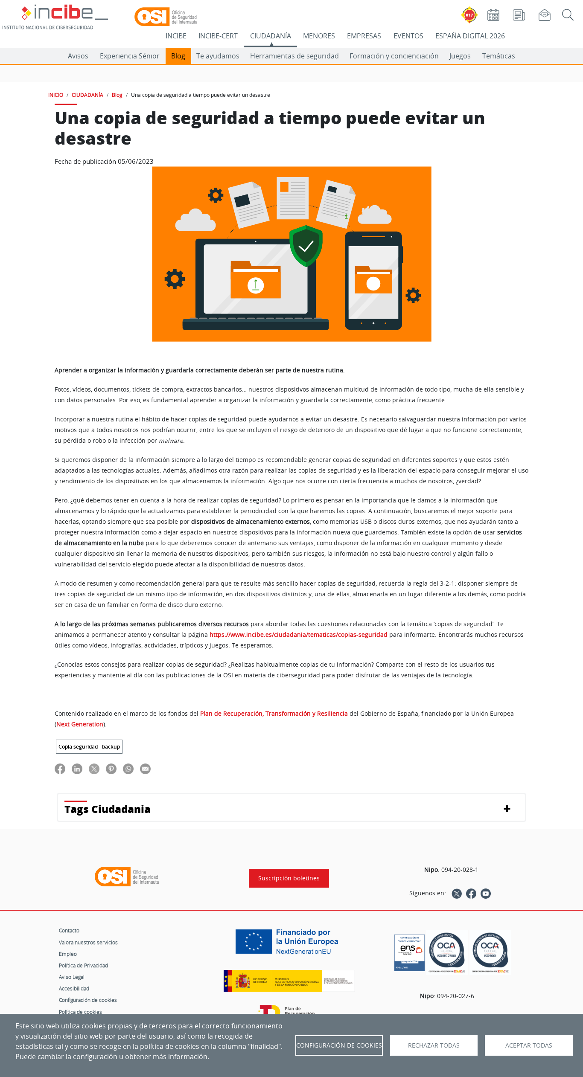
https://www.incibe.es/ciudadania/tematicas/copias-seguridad (299, 635)
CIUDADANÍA (270, 36)
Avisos (78, 56)
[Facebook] (471, 893)
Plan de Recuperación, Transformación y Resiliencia (274, 713)
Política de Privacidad (83, 965)
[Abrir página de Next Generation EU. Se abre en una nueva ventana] (289, 944)
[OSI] (127, 876)
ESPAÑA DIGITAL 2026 (470, 36)
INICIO (55, 94)
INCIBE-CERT (218, 36)
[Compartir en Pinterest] (111, 769)
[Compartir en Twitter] (94, 769)
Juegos (460, 56)
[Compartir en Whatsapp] (128, 769)
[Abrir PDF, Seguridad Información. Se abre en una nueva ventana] (447, 952)
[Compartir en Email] (145, 769)
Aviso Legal (72, 976)
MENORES (319, 36)
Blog (178, 56)
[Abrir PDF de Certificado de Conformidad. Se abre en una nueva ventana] (409, 950)
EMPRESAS (364, 36)
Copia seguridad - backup (89, 746)
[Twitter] (457, 893)
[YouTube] (486, 893)
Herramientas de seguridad (294, 56)
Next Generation (79, 724)
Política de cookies (80, 1011)
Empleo (68, 953)
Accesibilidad (74, 988)
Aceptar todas (528, 1045)
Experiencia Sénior (130, 56)
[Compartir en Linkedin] (77, 769)
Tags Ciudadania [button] (107, 808)
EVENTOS (408, 36)
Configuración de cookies (88, 999)
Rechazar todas (434, 1045)
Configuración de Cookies (339, 1045)
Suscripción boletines (289, 878)
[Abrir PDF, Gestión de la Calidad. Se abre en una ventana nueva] (490, 952)
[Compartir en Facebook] (60, 769)
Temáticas (498, 56)
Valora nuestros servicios (88, 942)
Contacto (69, 930)
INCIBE (176, 36)
